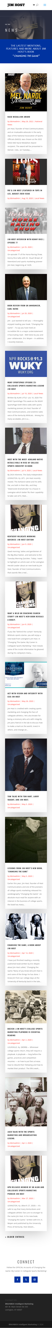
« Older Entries (14, 1236)
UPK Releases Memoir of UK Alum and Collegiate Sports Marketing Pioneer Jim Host (26, 1190)
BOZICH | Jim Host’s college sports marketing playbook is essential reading (25, 1032)
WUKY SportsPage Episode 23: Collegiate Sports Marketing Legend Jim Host (26, 385)
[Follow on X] (26, 1280)
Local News (39, 198)
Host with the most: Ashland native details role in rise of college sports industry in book (25, 462)
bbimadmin (15, 121)
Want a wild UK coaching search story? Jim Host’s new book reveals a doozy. (26, 616)
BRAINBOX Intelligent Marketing (23, 1324)
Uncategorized (14, 250)
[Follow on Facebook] (17, 1280)
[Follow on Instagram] (35, 1280)
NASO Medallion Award (19, 116)
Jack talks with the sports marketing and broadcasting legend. (22, 1135)
